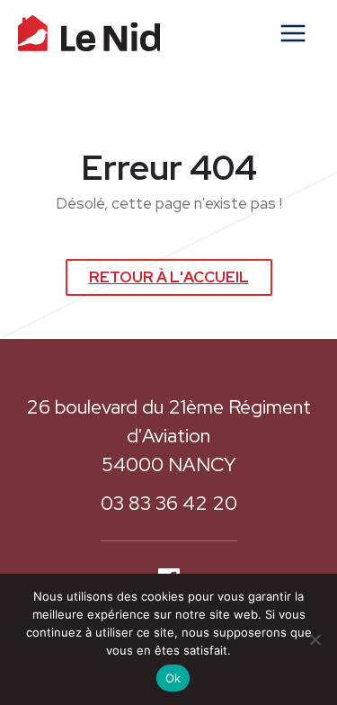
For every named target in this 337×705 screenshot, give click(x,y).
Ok (173, 678)
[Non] (315, 639)
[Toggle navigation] (293, 33)
